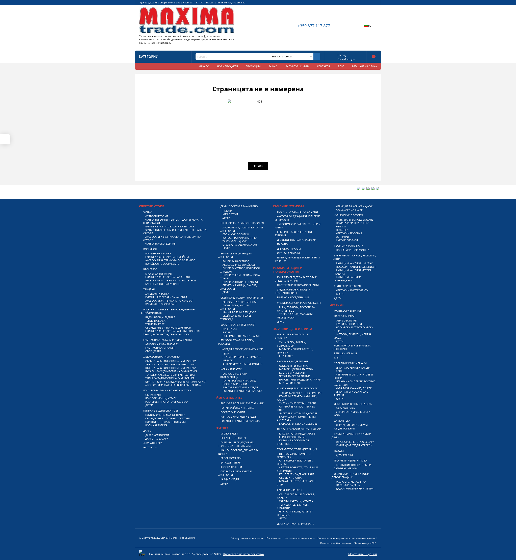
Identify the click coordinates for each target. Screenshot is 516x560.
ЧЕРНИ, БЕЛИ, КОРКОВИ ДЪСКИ (354, 206)
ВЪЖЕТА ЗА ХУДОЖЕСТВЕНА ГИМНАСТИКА (170, 368)
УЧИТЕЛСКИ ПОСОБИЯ (347, 286)
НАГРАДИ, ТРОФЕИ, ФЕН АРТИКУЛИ (242, 349)
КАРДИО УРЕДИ (230, 479)
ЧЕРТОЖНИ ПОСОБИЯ (349, 233)
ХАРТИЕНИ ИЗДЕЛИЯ (289, 490)
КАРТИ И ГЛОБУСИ (347, 240)
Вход (341, 55)
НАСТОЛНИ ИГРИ (344, 316)
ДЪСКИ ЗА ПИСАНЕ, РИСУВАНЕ (295, 524)
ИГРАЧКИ (337, 305)
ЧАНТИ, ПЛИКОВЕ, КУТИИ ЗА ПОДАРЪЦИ (295, 513)
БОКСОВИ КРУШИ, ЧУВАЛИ (161, 398)
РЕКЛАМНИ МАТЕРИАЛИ (348, 245)
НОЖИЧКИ (342, 230)
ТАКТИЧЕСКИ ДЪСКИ (235, 241)
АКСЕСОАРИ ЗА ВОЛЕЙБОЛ (239, 265)
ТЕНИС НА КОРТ (154, 324)
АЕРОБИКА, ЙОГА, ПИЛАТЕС (162, 344)
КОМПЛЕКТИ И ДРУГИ (292, 372)
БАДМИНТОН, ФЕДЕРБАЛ (160, 317)
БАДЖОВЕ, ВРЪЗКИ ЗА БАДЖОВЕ (298, 423)
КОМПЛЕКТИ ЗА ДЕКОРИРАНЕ (297, 474)
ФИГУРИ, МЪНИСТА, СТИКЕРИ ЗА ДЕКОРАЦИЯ (297, 469)
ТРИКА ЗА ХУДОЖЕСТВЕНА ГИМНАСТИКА (169, 378)
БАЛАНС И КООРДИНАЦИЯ (293, 297)
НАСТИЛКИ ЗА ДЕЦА (348, 485)
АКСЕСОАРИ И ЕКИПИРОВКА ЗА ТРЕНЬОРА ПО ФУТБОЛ (172, 238)
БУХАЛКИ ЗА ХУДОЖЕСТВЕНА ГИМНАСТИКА (171, 371)
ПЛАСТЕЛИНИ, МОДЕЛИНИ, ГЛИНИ (300, 379)
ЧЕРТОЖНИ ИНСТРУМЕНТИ (352, 290)
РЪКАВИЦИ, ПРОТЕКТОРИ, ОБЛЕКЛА (166, 401)
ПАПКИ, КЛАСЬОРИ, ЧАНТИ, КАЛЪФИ (299, 429)
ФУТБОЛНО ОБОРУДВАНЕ (160, 243)
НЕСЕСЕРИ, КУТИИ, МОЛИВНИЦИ (356, 267)
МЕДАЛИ (228, 360)
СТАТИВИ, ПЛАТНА (290, 477)
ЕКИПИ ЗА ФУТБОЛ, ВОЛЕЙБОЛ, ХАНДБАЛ (240, 270)
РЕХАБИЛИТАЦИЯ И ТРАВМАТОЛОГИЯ (288, 270)
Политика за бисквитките (336, 543)
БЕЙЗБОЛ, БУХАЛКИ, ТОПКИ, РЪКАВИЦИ (236, 342)
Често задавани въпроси (299, 538)
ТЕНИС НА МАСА (155, 321)
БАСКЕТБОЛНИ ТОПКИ (158, 273)
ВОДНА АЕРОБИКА (156, 425)
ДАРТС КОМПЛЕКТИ (157, 435)
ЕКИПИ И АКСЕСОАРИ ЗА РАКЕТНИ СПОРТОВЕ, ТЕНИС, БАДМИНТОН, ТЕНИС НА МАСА (172, 332)
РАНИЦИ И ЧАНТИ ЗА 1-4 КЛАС (354, 263)
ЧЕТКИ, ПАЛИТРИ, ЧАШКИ (294, 376)
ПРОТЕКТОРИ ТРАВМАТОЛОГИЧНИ (298, 285)
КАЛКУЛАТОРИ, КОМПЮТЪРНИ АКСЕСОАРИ (296, 418)
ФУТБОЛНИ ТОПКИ (156, 216)
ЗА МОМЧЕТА (342, 420)
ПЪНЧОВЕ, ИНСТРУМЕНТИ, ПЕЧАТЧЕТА (294, 455)
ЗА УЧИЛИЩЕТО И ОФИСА (292, 329)
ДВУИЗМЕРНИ (344, 455)
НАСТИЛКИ (150, 447)
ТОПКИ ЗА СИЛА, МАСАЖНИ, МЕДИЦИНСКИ (295, 315)
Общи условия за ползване (247, 538)
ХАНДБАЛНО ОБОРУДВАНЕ (161, 304)
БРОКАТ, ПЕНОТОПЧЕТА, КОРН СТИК (296, 482)
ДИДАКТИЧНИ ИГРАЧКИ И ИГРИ (354, 488)
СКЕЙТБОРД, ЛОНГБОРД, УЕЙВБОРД (236, 317)
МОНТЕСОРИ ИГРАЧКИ (347, 310)
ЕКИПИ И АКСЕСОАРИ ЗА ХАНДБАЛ (166, 297)
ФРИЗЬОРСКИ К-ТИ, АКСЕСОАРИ (355, 442)
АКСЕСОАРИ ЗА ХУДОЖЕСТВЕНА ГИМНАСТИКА (173, 385)
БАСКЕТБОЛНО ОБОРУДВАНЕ (162, 284)
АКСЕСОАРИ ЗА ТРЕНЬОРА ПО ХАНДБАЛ (169, 300)
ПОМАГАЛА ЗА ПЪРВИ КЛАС (352, 223)
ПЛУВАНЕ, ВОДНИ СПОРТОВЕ (161, 410)
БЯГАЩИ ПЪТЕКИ (231, 462)
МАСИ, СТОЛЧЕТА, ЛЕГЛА (351, 481)
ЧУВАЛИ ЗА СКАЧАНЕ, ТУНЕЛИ (354, 388)
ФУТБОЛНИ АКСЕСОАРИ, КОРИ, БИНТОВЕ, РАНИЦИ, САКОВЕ (175, 231)
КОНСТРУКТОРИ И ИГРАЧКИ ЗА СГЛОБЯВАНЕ (351, 347)
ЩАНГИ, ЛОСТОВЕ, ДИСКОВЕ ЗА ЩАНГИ (238, 452)
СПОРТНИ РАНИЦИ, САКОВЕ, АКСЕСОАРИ (238, 287)
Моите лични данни (362, 554)
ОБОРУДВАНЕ (153, 351)
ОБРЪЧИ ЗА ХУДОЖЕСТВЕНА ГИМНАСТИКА (170, 361)
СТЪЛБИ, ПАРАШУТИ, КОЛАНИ (241, 244)
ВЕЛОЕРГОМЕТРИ (231, 458)
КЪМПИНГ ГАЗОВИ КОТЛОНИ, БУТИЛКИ (294, 233)
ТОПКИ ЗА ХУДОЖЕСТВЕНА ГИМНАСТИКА (170, 374)
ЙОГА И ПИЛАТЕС (231, 369)
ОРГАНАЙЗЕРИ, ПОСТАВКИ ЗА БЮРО (296, 408)
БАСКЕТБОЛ (150, 269)
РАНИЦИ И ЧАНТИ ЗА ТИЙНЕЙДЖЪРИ (347, 278)
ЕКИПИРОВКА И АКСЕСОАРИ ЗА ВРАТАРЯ (169, 226)
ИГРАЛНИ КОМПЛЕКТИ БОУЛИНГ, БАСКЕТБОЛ (355, 383)
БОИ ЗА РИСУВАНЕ (290, 383)
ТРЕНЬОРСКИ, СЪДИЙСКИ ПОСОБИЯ (242, 223)
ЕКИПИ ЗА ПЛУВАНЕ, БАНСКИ (240, 282)
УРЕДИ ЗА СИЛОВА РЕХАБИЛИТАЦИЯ (299, 303)
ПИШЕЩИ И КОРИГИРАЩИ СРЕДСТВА (292, 336)
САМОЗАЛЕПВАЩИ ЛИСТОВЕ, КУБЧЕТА (296, 496)
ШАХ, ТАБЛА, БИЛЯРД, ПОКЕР (238, 324)
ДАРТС (147, 430)
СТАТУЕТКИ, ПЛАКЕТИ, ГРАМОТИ (242, 357)
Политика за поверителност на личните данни (346, 538)
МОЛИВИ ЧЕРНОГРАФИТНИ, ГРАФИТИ (295, 350)
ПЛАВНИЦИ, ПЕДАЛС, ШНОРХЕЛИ (165, 422)
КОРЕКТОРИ (286, 356)
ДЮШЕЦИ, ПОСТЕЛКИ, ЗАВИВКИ (296, 240)
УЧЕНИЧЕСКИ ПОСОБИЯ (348, 215)
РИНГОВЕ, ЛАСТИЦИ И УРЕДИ (240, 387)
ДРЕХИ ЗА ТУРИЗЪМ (289, 248)
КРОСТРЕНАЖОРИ (231, 467)
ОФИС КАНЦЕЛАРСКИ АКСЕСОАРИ (297, 388)
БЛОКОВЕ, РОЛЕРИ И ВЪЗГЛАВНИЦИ (233, 375)
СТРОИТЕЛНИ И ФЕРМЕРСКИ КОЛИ (352, 413)
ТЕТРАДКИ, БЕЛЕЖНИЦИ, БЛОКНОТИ (293, 506)
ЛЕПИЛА (341, 226)
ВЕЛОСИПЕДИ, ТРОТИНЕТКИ (240, 302)
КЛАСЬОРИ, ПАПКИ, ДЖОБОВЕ (297, 433)
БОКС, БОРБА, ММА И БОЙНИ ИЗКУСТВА (167, 390)
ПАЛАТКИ (283, 244)
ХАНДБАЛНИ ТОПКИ (157, 294)
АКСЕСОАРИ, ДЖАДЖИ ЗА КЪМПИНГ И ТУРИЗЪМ (297, 218)
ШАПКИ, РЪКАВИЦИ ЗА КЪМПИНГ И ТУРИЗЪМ (297, 259)
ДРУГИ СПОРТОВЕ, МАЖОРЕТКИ (239, 206)
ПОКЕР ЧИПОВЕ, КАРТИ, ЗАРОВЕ (242, 336)
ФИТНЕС (222, 428)
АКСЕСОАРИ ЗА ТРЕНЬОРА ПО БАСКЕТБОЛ (170, 280)
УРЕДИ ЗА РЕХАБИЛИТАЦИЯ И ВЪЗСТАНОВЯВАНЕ (294, 291)
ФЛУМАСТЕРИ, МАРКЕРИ (294, 366)
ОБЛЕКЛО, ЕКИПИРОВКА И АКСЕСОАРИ (235, 473)
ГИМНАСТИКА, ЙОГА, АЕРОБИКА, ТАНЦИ (167, 340)
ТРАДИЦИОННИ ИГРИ (349, 324)
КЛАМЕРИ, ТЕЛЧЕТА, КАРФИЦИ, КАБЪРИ (297, 398)
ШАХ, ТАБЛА (230, 329)
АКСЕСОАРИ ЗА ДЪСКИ (349, 210)
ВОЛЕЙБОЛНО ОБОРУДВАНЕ (162, 263)
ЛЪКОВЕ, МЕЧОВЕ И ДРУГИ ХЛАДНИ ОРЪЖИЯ (351, 426)
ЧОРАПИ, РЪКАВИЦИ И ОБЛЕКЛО (242, 391)
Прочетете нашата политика (243, 554)
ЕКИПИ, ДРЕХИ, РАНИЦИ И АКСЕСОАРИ (235, 255)
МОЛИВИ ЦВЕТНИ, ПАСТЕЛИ (296, 369)
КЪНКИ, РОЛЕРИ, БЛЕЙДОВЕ (239, 312)
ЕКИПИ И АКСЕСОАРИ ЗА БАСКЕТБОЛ (167, 277)
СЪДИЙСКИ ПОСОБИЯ (236, 234)
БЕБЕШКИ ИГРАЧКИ (345, 353)
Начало (258, 166)
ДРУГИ (149, 405)
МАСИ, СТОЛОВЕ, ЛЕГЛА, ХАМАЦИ (297, 212)
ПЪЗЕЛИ (339, 450)
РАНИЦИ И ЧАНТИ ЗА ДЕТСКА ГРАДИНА (352, 272)
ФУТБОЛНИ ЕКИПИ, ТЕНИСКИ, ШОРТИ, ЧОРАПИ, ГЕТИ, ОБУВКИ (173, 221)
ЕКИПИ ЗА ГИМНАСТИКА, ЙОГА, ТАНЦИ (240, 276)
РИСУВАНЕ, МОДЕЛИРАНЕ (292, 361)
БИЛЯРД (227, 332)
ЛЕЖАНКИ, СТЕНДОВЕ (234, 438)
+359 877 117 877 (314, 25)
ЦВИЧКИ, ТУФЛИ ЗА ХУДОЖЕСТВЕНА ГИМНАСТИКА (175, 381)
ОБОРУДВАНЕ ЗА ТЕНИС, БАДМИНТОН (168, 327)
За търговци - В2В (365, 543)
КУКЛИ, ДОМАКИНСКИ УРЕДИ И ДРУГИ (351, 435)
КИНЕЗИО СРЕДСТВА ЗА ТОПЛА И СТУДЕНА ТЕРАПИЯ (296, 279)
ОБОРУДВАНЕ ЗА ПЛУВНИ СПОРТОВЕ (167, 418)
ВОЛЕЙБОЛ (150, 249)
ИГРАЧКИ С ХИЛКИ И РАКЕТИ (353, 367)
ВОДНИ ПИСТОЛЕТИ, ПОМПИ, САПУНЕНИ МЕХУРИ (353, 466)
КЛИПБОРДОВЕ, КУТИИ (292, 437)
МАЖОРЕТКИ (230, 214)
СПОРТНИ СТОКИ (151, 206)
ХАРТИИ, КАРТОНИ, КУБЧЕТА (296, 501)
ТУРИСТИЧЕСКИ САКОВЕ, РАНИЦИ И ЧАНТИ (298, 225)
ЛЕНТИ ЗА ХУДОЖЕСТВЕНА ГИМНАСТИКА (170, 364)
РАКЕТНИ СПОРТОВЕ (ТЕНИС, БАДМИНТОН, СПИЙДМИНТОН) (168, 311)
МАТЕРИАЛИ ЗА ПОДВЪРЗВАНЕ (354, 219)
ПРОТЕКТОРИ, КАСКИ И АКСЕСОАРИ (235, 307)
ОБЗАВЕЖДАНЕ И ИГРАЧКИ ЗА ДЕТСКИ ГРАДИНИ (350, 475)
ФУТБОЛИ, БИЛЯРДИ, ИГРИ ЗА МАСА (352, 336)
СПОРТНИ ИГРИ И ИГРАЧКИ (350, 363)
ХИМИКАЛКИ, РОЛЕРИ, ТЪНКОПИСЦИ (291, 344)
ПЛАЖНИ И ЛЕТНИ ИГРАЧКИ (350, 460)
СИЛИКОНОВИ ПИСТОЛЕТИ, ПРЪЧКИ (295, 462)
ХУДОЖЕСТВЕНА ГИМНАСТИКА (161, 356)
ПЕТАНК (227, 211)
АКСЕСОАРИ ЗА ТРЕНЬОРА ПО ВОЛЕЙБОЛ (170, 260)
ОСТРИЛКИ (342, 237)
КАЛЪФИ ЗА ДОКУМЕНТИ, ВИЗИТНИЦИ (293, 442)
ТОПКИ (340, 371)
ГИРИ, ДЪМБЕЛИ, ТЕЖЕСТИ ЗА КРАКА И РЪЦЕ (296, 309)
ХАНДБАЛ (149, 289)
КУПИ (226, 353)
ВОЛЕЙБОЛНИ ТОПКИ (158, 253)
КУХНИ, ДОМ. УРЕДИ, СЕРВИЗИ (354, 445)
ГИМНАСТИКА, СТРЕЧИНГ (160, 347)
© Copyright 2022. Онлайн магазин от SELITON (167, 537)
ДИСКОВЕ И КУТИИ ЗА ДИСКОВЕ (298, 413)
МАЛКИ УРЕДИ (229, 433)
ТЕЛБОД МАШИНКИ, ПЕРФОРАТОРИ (300, 393)
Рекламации (274, 538)
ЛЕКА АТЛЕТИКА (152, 443)
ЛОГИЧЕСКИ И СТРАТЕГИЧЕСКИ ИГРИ (353, 329)
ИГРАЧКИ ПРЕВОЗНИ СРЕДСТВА (353, 404)
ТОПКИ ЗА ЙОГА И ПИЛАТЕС (239, 380)
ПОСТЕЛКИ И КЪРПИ (235, 384)
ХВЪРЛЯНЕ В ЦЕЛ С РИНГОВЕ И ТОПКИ (353, 376)
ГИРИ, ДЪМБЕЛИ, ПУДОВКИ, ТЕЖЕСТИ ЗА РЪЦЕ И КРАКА (236, 444)
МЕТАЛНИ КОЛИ (345, 408)
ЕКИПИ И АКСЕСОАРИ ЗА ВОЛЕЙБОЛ (167, 257)
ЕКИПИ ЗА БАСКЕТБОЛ (236, 261)
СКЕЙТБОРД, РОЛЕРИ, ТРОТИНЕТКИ (242, 297)
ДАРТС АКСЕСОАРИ (156, 438)
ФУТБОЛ (148, 212)
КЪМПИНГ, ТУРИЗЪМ (288, 206)
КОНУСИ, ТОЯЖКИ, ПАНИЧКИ (240, 238)
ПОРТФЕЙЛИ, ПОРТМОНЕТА (352, 250)
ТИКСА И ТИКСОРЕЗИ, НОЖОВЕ (297, 403)
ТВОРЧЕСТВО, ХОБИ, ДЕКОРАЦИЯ (297, 449)
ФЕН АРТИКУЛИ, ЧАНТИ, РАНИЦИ (242, 364)
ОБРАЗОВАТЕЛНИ (346, 320)
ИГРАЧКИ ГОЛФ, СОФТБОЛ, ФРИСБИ (351, 393)
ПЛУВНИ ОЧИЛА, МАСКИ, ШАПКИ (165, 415)
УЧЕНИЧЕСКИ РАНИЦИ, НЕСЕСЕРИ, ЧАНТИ (354, 257)
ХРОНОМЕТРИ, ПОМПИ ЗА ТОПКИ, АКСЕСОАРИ (241, 229)
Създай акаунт (346, 59)
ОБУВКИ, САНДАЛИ (288, 253)
